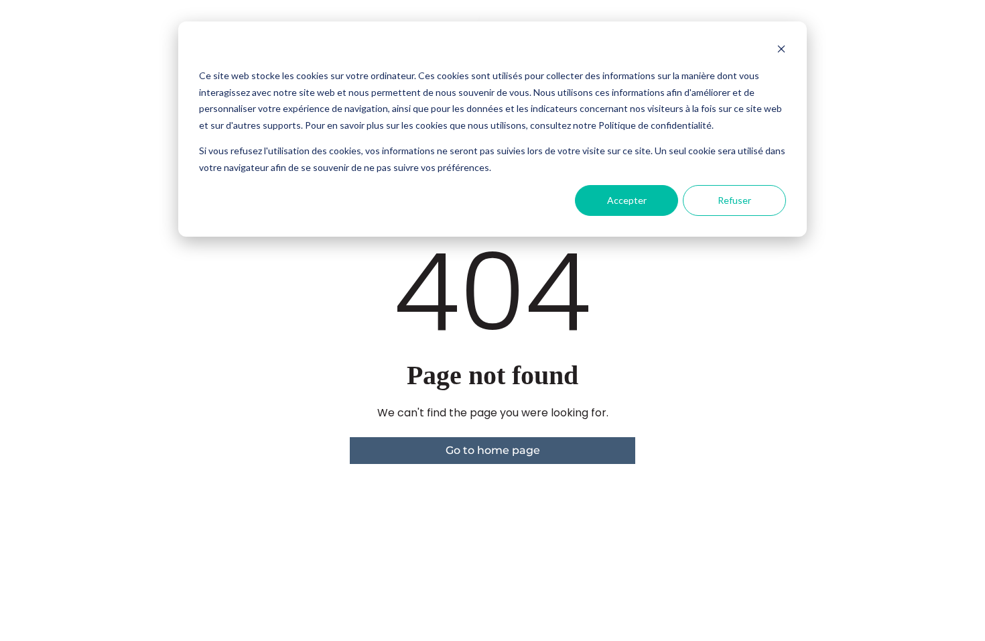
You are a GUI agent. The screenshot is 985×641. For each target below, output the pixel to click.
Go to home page (493, 450)
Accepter (627, 200)
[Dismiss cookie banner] (781, 50)
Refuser (734, 200)
